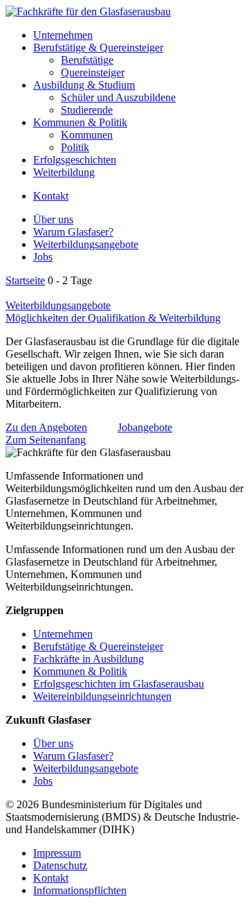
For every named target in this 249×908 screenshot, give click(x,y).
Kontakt (50, 196)
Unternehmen (63, 35)
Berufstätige (87, 60)
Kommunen (87, 135)
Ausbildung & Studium (84, 85)
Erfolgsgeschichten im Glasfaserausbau (118, 684)
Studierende (87, 110)
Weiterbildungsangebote (85, 244)
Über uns (53, 219)
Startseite (25, 280)
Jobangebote (145, 427)
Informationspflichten (80, 890)
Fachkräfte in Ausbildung (88, 659)
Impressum (57, 853)
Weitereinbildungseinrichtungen (102, 696)
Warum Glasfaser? (73, 232)
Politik (75, 147)
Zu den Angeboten (46, 427)
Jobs (43, 257)
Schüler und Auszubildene (118, 97)
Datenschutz (60, 865)
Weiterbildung (64, 172)
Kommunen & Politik (80, 122)
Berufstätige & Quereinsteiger (98, 47)
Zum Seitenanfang (46, 440)
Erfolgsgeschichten (74, 160)
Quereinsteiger (92, 72)
